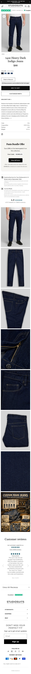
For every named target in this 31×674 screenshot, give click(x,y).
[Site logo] (15, 602)
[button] (2, 6)
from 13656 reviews (15, 549)
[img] (15, 547)
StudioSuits (17, 670)
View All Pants (15, 160)
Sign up (15, 642)
